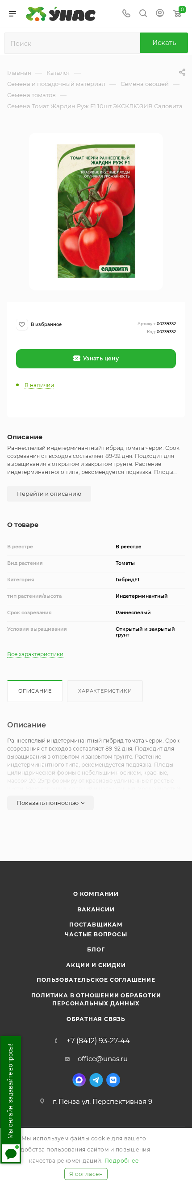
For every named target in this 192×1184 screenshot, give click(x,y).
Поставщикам (96, 924)
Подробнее (121, 1160)
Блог (95, 949)
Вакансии (95, 909)
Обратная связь (96, 1019)
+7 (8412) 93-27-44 (98, 1041)
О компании (96, 893)
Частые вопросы (96, 934)
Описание (34, 691)
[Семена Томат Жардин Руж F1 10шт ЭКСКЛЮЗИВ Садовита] (96, 210)
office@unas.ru (103, 1058)
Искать (164, 42)
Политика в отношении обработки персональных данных (96, 999)
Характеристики (105, 691)
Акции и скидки (95, 965)
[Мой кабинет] (160, 14)
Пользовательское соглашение (96, 979)
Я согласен (86, 1174)
